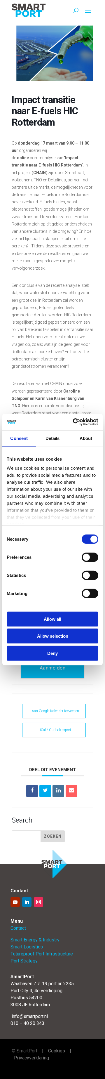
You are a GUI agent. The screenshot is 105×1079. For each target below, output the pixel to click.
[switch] (90, 557)
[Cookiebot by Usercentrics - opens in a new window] (74, 422)
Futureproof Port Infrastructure (41, 954)
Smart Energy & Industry (35, 940)
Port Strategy (24, 961)
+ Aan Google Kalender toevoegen (54, 711)
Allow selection (52, 636)
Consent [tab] (19, 438)
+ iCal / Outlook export (54, 730)
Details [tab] (53, 438)
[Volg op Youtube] (15, 902)
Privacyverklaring (31, 1058)
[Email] (71, 791)
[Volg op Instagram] (38, 902)
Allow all (52, 618)
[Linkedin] (58, 791)
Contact (18, 928)
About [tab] (86, 438)
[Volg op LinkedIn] (27, 902)
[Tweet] (45, 791)
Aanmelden (53, 668)
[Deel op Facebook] (32, 791)
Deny (52, 652)
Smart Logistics (26, 947)
